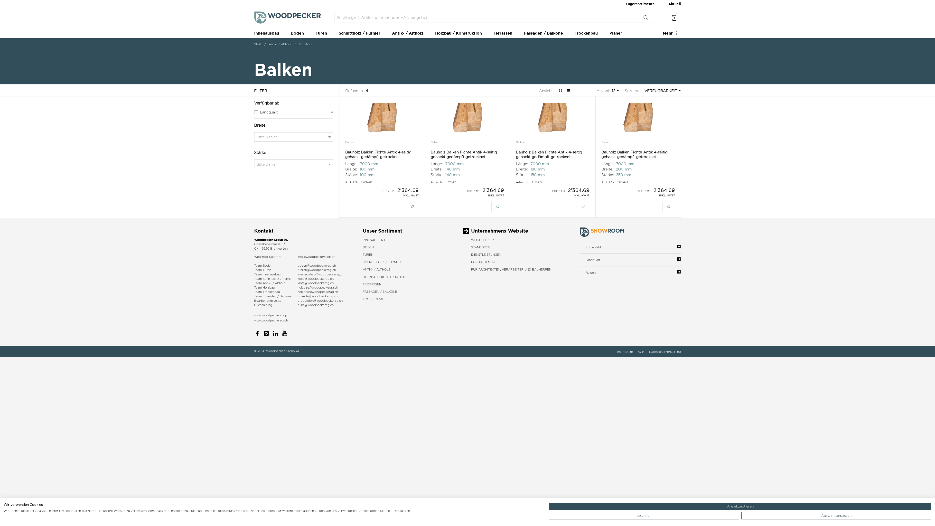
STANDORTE (480, 247)
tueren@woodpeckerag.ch (317, 270)
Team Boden (263, 265)
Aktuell (674, 4)
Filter (260, 91)
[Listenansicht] (568, 90)
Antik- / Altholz (407, 33)
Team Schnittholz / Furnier (273, 278)
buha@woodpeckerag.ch (316, 305)
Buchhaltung (263, 305)
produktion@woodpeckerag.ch (320, 300)
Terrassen (503, 33)
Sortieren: (634, 91)
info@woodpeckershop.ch (316, 256)
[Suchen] (645, 17)
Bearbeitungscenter (268, 300)
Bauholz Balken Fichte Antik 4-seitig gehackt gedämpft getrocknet (378, 154)
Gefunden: (354, 91)
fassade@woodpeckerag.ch (317, 296)
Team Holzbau (264, 287)
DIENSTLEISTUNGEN (486, 254)
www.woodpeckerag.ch (271, 320)
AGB (641, 351)
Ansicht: (546, 91)
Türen (321, 33)
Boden (297, 33)
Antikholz (305, 44)
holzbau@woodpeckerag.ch (318, 287)
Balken (349, 142)
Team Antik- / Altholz (269, 283)
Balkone (285, 296)
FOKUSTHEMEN (483, 262)
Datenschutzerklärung (665, 351)
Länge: (351, 164)
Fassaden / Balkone (543, 33)
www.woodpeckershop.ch (272, 315)
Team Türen (262, 270)
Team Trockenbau (267, 291)
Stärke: (351, 175)
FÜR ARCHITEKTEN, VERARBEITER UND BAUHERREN (511, 269)
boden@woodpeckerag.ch (317, 265)
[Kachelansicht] (560, 90)
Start (258, 44)
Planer (615, 33)
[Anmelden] (674, 17)
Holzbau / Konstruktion (458, 33)
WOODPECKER (482, 240)
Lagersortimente (640, 4)
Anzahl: (603, 91)
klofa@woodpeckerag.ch (316, 278)
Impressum (625, 351)
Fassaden (269, 296)
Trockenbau (586, 33)
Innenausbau (266, 33)
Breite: (351, 169)
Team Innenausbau (267, 274)
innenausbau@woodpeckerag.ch (321, 274)
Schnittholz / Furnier (359, 33)
